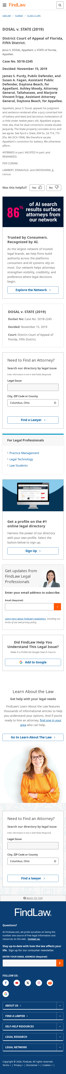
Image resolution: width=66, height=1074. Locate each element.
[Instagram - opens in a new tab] (39, 983)
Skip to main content (33, 3)
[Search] (60, 5)
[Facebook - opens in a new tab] (6, 983)
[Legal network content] (59, 1047)
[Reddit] (50, 983)
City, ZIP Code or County (22, 396)
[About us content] (59, 1005)
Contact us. (34, 938)
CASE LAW (6, 15)
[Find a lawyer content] (59, 1016)
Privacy (17, 1065)
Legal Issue (14, 380)
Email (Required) (14, 600)
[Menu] (4, 5)
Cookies (46, 1065)
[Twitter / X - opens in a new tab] (28, 983)
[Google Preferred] (6, 994)
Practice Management (24, 453)
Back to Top (35, 898)
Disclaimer (32, 1065)
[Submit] (57, 606)
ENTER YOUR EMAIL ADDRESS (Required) (25, 956)
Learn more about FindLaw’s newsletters (25, 618)
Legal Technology (21, 459)
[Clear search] (55, 402)
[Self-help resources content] (59, 1026)
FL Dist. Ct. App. (34, 15)
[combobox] (33, 387)
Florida (19, 15)
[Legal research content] (59, 1036)
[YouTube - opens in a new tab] (17, 983)
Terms (6, 1065)
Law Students (18, 465)
